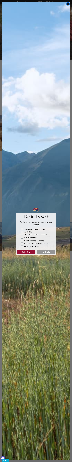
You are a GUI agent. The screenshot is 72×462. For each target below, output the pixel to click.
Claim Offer (26, 252)
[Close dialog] (68, 3)
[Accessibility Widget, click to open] (3, 458)
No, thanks (46, 252)
